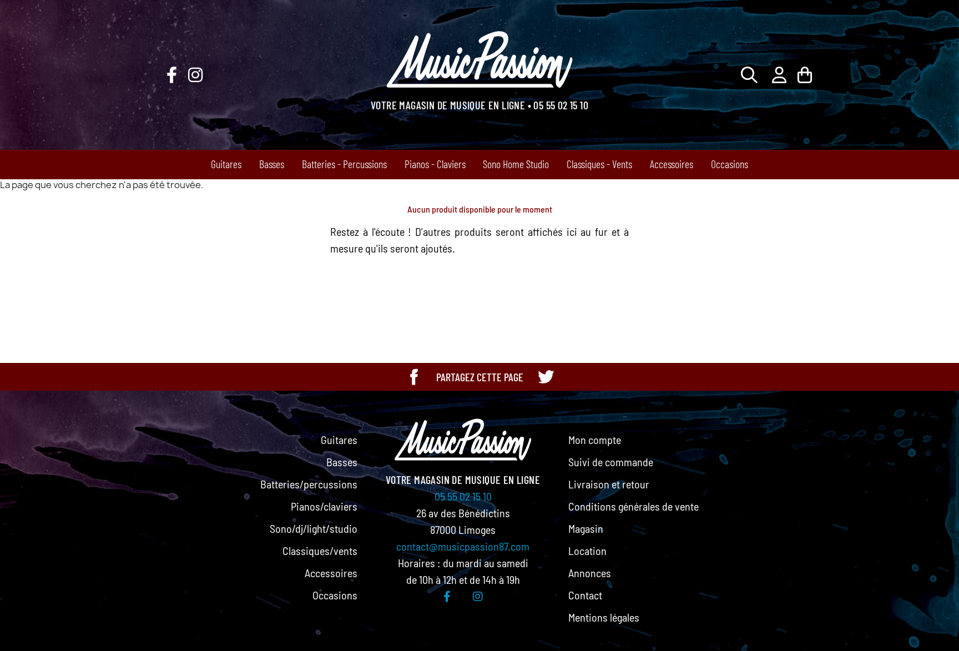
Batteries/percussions (308, 484)
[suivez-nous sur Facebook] (171, 75)
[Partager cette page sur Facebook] (414, 377)
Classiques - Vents (599, 163)
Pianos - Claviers (435, 163)
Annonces (589, 572)
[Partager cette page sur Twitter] (545, 377)
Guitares (226, 163)
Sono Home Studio (516, 163)
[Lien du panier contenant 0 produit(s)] (805, 74)
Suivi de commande (610, 461)
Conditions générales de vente (633, 506)
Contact (585, 595)
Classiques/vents (319, 550)
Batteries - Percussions (344, 163)
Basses (271, 163)
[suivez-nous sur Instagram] (195, 75)
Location (587, 550)
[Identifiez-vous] (779, 74)
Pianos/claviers (324, 506)
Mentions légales (603, 617)
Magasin (585, 528)
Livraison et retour (608, 484)
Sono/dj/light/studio (313, 528)
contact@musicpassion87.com (462, 546)
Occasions (729, 163)
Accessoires (671, 163)
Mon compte (594, 439)
